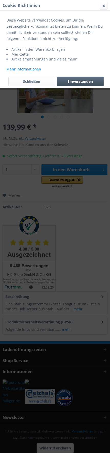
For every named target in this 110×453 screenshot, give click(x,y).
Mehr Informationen (23, 69)
